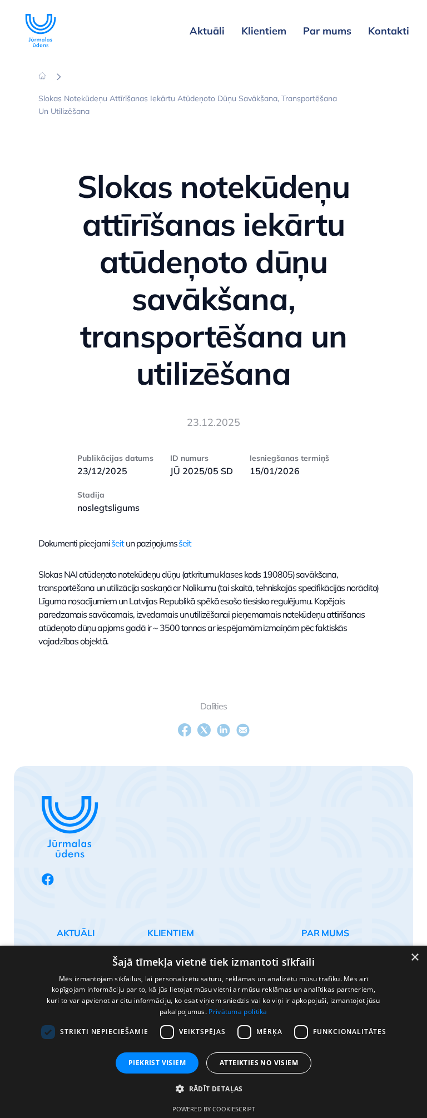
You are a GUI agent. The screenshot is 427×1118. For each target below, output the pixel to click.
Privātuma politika (237, 1011)
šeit (117, 543)
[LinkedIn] (223, 730)
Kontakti (388, 30)
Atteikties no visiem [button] (259, 1062)
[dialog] (213, 1032)
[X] (204, 730)
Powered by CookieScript (213, 1109)
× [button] (414, 957)
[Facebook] (184, 730)
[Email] (243, 730)
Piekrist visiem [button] (157, 1062)
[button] (213, 1089)
